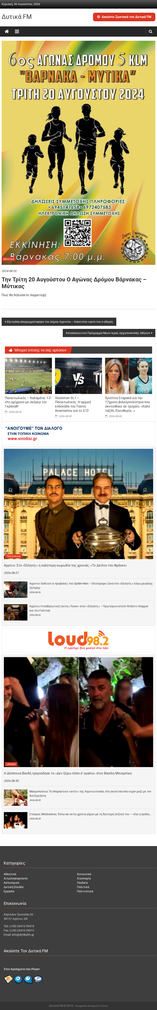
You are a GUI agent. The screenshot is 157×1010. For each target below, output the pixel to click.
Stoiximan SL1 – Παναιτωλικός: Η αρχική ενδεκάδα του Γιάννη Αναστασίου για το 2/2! (73, 404)
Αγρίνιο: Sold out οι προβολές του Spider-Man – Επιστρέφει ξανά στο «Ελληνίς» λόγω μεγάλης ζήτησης (91, 585)
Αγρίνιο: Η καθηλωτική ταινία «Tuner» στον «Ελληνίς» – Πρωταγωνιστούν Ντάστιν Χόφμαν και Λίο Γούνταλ (88, 608)
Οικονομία (84, 878)
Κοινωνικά (84, 874)
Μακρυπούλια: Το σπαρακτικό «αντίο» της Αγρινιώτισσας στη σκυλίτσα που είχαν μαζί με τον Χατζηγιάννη (90, 793)
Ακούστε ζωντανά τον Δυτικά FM (126, 17)
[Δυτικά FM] (7, 31)
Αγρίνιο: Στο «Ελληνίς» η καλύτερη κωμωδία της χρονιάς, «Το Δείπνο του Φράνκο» (65, 565)
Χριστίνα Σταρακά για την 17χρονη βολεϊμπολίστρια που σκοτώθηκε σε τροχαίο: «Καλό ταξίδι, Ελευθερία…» (127, 404)
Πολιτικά (83, 887)
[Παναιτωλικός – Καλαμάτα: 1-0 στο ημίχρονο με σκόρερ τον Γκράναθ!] (28, 375)
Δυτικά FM (17, 16)
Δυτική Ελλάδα (14, 887)
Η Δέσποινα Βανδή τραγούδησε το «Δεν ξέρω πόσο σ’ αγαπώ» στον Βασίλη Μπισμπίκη (68, 773)
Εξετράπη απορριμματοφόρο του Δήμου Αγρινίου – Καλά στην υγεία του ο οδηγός (60, 321)
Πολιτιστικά (13, 556)
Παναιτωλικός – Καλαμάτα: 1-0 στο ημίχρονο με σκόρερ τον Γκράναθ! (28, 402)
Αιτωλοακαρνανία (15, 878)
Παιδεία (82, 882)
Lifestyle (11, 764)
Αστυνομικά (11, 882)
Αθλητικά (8, 259)
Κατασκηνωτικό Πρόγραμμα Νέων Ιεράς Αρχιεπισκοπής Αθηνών (108, 333)
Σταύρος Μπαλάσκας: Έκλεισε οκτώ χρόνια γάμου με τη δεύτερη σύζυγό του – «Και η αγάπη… (90, 814)
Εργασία (9, 891)
